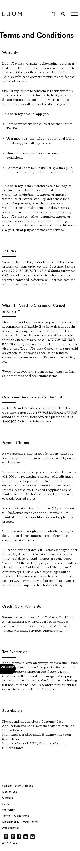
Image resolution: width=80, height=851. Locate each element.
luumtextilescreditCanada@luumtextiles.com (36, 734)
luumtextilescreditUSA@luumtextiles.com (34, 743)
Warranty (8, 809)
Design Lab (9, 791)
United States (26, 498)
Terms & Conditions (15, 815)
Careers (7, 797)
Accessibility (10, 827)
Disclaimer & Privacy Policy (20, 821)
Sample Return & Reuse (17, 785)
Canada (9, 498)
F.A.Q (6, 803)
